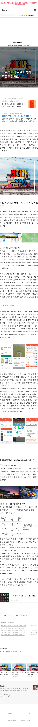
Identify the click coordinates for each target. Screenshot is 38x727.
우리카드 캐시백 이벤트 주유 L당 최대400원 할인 (13, 101)
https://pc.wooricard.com (10, 98)
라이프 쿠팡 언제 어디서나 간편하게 (17, 116)
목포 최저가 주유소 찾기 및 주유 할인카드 (12, 635)
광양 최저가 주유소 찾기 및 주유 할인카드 (12, 628)
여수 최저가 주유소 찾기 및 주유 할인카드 (12, 632)
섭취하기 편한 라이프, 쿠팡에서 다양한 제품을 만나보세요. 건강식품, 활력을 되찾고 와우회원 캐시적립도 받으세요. (19, 120)
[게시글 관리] (10, 615)
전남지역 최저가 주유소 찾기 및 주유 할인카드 (13, 626)
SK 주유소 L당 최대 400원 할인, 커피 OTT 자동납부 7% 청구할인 (13, 105)
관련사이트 (10, 714)
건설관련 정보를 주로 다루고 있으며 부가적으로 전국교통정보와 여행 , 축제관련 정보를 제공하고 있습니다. (15, 689)
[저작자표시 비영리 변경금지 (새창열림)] (24, 616)
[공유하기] (7, 615)
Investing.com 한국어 (14, 45)
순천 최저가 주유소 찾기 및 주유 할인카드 (12, 630)
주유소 (3, 622)
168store (5, 10)
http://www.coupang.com (10, 113)
